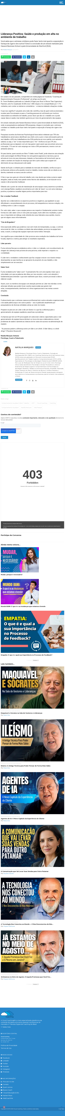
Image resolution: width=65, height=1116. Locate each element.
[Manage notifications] (4, 1107)
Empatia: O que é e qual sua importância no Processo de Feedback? (26, 655)
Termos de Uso (6, 1048)
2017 (33, 403)
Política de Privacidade (9, 1045)
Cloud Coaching (42, 403)
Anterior (30, 660)
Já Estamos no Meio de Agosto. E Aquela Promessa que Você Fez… (26, 977)
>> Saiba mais (6, 1027)
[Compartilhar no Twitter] (24, 57)
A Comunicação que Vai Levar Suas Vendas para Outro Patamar (25, 871)
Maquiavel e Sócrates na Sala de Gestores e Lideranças (21, 713)
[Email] (33, 57)
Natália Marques (24, 347)
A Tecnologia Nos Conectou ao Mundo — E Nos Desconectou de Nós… (27, 924)
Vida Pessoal (38, 407)
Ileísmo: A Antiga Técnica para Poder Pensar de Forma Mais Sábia (25, 766)
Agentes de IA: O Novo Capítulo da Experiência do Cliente (22, 819)
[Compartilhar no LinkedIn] (28, 57)
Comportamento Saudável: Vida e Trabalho (15, 403)
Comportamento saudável (10, 407)
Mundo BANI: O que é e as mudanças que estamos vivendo (23, 606)
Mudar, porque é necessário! (11, 575)
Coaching (53, 403)
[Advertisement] (32, 19)
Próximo (35, 660)
